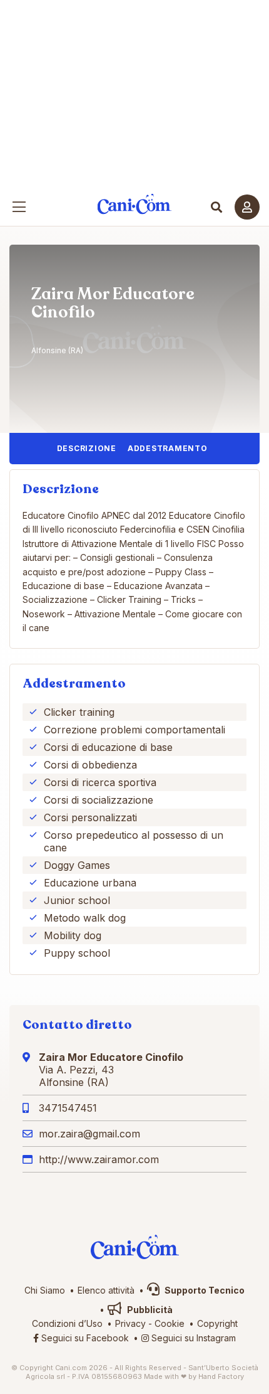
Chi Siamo (44, 1290)
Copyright (217, 1323)
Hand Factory (221, 1376)
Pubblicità (149, 1309)
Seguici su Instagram (192, 1338)
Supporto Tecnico (204, 1290)
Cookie (170, 1323)
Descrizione (86, 448)
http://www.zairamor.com (99, 1159)
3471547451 (68, 1108)
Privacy (130, 1323)
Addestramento (168, 448)
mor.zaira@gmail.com (89, 1133)
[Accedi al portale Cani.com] (247, 207)
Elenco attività (106, 1290)
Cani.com (135, 204)
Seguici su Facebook (84, 1338)
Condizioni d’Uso (67, 1323)
